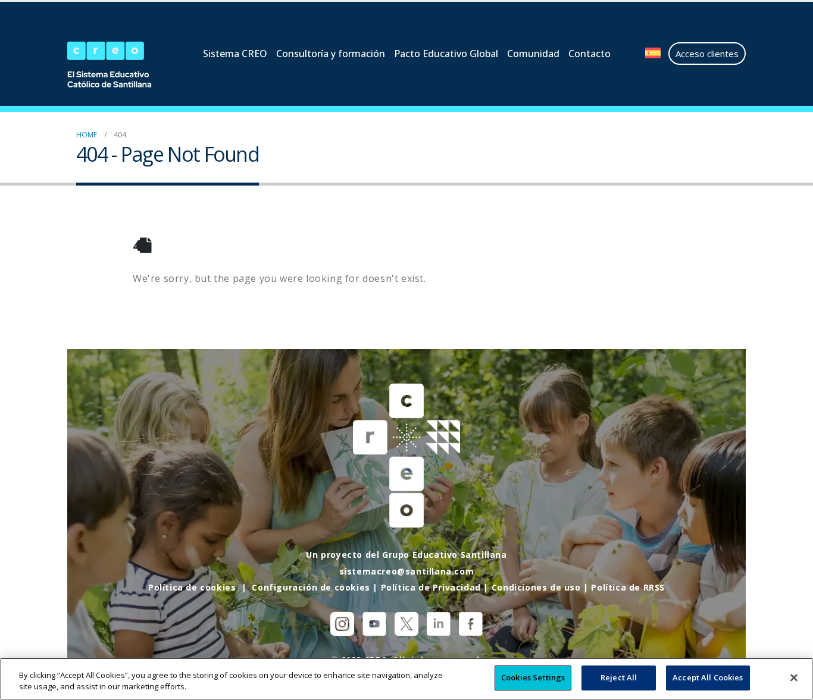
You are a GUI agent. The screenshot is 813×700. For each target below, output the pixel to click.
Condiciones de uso (536, 587)
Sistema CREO (235, 53)
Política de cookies (192, 587)
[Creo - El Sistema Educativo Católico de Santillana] (114, 66)
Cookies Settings (533, 677)
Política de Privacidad (431, 587)
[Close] (794, 677)
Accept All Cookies (708, 677)
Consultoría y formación (330, 53)
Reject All (619, 677)
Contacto (589, 53)
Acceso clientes (707, 53)
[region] (406, 679)
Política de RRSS (628, 587)
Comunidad (533, 53)
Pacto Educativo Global (446, 53)
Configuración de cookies (311, 587)
